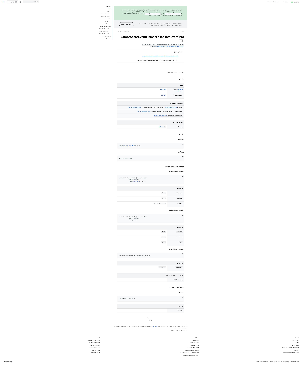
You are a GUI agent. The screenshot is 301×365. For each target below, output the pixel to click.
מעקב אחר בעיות (95, 352)
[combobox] (31, 1)
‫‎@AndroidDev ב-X (194, 342)
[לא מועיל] (118, 31)
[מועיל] (120, 31)
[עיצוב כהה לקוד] (183, 144)
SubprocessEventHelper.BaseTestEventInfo (169, 46)
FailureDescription (179, 90)
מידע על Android (295, 361)
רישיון (276, 361)
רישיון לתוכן (155, 326)
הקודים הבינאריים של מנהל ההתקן (291, 352)
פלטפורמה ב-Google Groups (192, 350)
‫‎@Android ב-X (195, 340)
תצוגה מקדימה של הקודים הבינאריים (290, 347)
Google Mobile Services (94, 347)
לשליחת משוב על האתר (262, 361)
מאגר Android (295, 340)
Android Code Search (273, 2)
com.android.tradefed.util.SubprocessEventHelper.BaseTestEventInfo (160, 56)
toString (161, 126)
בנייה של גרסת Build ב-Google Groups (189, 352)
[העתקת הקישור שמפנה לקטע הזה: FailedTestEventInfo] (167, 172)
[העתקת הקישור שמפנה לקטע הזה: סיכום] (177, 79)
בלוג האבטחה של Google (193, 347)
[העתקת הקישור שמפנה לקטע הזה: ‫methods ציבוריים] (167, 288)
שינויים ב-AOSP (153, 16)
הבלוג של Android (195, 345)
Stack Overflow (96, 350)
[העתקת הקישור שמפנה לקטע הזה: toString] (176, 292)
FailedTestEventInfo (134, 107)
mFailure (163, 89)
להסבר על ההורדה (294, 345)
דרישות (297, 342)
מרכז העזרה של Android (94, 340)
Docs (286, 2)
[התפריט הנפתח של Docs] (282, 2)
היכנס (3, 2)
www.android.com (95, 345)
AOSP (182, 31)
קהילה (287, 361)
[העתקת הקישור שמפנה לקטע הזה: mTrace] (176, 152)
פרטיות (271, 361)
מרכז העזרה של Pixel (94, 342)
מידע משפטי (282, 361)
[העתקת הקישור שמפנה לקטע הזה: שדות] (177, 135)
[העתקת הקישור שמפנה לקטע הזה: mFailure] (176, 139)
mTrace (163, 95)
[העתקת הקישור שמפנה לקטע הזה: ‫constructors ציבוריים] (163, 167)
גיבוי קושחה (296, 350)
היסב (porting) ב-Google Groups (191, 355)
